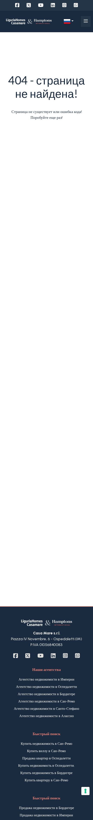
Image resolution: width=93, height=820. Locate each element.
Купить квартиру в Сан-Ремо (46, 780)
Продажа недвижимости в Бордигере (46, 808)
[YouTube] (40, 5)
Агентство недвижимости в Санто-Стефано (46, 709)
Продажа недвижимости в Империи (46, 815)
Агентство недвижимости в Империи (46, 679)
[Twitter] (29, 5)
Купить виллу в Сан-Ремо (46, 751)
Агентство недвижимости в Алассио (46, 716)
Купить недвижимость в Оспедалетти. (46, 766)
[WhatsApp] (76, 5)
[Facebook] (17, 5)
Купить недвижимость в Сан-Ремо (46, 744)
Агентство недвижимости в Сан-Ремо (46, 701)
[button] (68, 21)
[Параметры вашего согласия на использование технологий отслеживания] (85, 791)
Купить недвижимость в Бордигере (46, 773)
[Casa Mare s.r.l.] (29, 21)
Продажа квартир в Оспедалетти (46, 758)
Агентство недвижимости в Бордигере (46, 694)
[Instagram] (64, 5)
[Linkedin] (53, 5)
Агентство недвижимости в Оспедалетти (46, 687)
